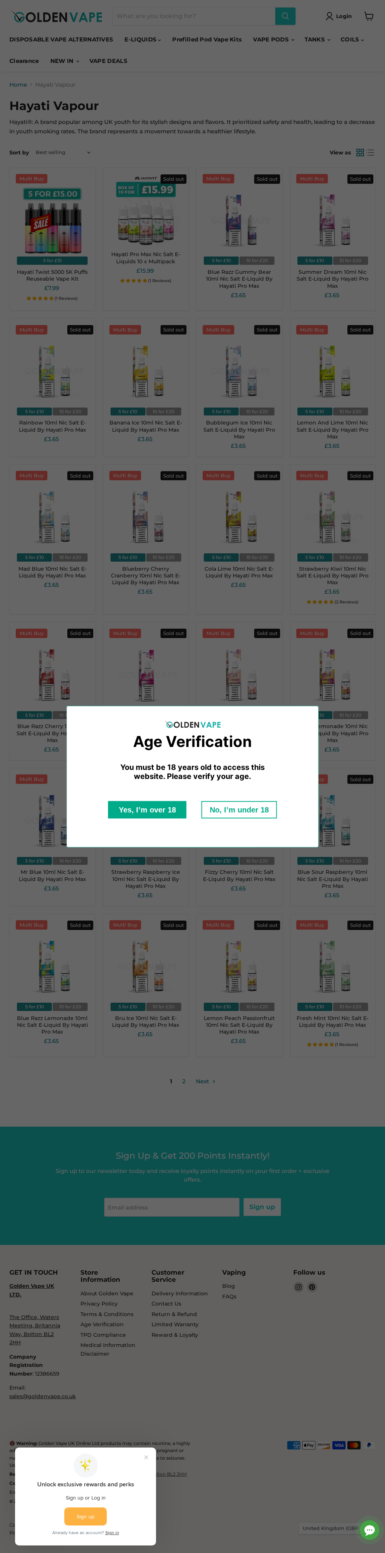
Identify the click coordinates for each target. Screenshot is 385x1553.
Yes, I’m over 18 (147, 810)
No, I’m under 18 (239, 810)
